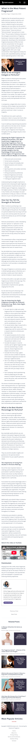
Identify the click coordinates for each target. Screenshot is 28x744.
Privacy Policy (14, 735)
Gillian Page (7, 588)
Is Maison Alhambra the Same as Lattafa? (11, 627)
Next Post (14, 614)
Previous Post (14, 611)
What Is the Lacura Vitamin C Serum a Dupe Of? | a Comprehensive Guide (13, 673)
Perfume (23, 653)
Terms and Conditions (14, 736)
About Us (14, 733)
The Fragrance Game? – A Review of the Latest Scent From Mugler (13, 650)
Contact (14, 740)
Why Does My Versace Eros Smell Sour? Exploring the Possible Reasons (13, 696)
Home (14, 731)
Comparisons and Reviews (15, 630)
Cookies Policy (14, 738)
